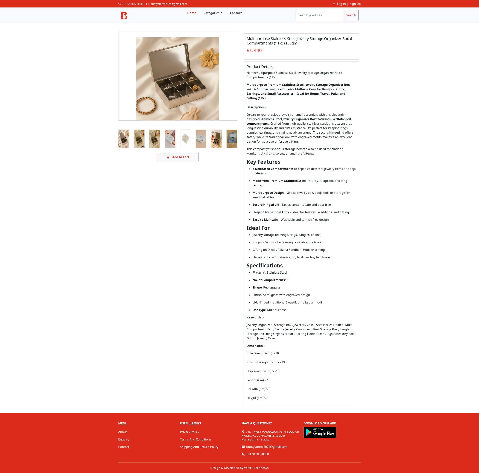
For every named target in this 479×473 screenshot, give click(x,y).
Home (191, 13)
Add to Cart (180, 157)
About (122, 432)
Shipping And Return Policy (199, 447)
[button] (213, 13)
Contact (236, 13)
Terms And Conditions (195, 439)
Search (351, 15)
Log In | (342, 4)
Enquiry (123, 439)
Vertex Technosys (256, 468)
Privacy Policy (189, 432)
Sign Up (355, 4)
